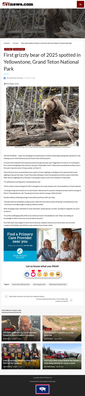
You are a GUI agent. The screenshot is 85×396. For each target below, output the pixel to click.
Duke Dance (7, 338)
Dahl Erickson (48, 338)
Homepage (7, 43)
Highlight (8, 329)
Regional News (19, 49)
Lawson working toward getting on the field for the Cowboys (19, 361)
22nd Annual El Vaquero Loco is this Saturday (59, 333)
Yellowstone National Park (57, 284)
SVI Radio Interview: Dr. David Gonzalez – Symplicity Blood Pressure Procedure (20, 333)
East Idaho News (49, 366)
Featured (15, 43)
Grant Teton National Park (21, 284)
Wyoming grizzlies (39, 284)
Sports (48, 329)
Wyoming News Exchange (15, 78)
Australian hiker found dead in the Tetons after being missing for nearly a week (61, 361)
